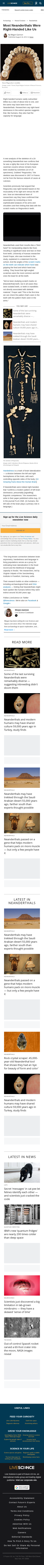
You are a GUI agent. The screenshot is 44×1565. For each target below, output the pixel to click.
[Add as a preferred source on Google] (22, 1487)
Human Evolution (20, 20)
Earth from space (31, 1420)
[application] (22, 225)
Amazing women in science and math (31, 1436)
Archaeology (7, 20)
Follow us (25, 93)
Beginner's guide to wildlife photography (31, 1453)
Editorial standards (22, 1537)
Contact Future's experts (22, 1502)
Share (8, 93)
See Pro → (28, 3)
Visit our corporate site (26, 1480)
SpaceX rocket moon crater (24, 10)
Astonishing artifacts (31, 1423)
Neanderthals (33, 20)
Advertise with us (22, 1524)
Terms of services (26, 536)
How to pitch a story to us (22, 1541)
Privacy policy (22, 1515)
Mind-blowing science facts (31, 1457)
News (31, 37)
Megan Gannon (17, 35)
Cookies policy (22, 1520)
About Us (22, 1507)
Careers (22, 1532)
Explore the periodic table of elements (12, 1440)
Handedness (8, 471)
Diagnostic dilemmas (12, 1423)
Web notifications (22, 1528)
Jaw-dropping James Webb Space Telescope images (12, 1436)
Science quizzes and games (13, 1452)
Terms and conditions (22, 1511)
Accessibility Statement (22, 1498)
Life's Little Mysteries (12, 1420)
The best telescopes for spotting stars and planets (13, 1458)
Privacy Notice (27, 539)
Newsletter (36, 93)
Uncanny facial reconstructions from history (31, 1440)
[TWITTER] (17, 615)
